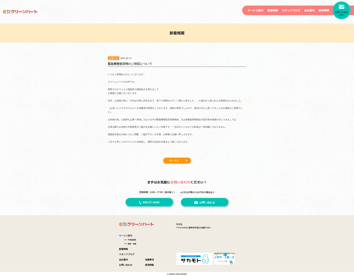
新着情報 (272, 10)
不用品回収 (132, 239)
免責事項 (149, 259)
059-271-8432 (151, 202)
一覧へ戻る (173, 160)
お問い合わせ (207, 202)
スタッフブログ (291, 10)
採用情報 (324, 10)
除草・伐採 (132, 243)
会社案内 (309, 10)
